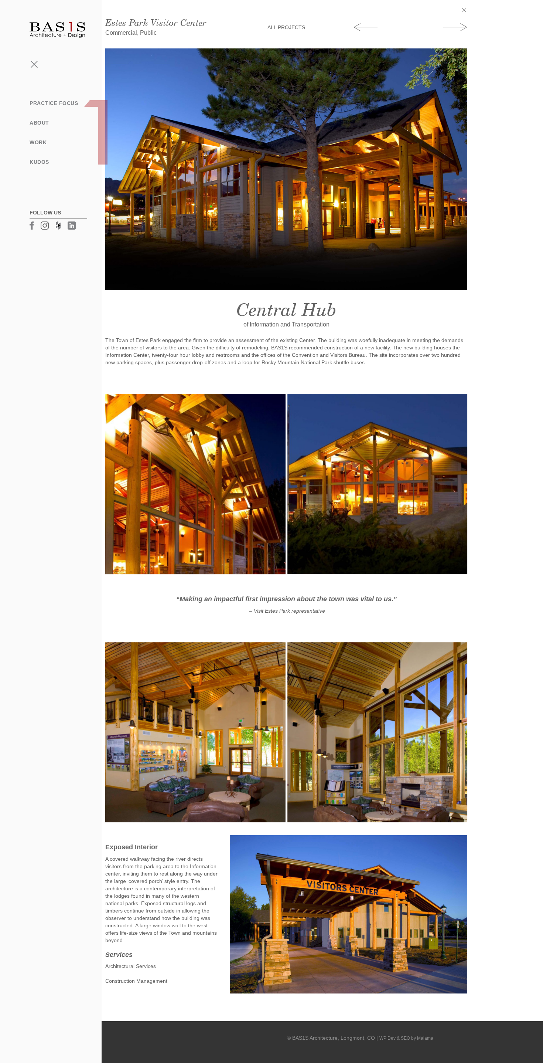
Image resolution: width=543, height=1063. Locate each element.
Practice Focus (54, 103)
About (39, 123)
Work (38, 142)
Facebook (32, 225)
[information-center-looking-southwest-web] (377, 732)
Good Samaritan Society (455, 27)
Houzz (58, 225)
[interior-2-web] (195, 732)
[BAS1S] (57, 30)
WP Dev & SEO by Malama (406, 1038)
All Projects (286, 27)
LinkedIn (72, 225)
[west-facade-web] (377, 484)
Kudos (39, 162)
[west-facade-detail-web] (195, 484)
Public (19, 157)
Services (22, 133)
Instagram (45, 225)
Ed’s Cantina (366, 27)
